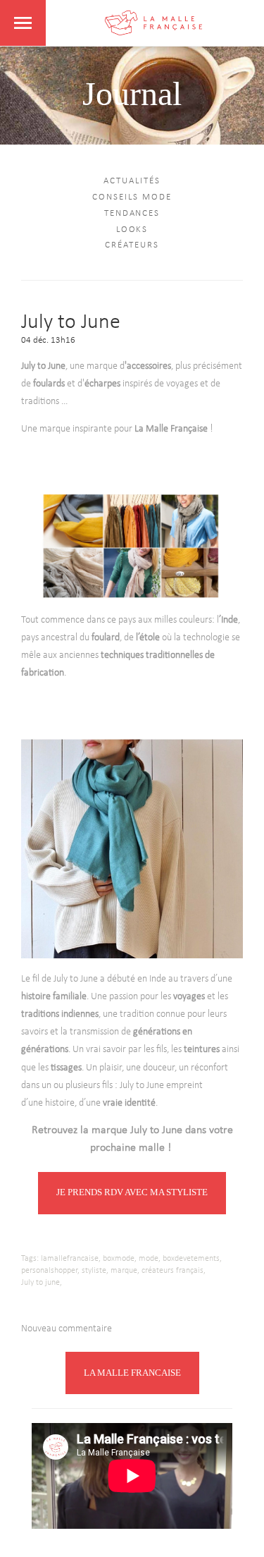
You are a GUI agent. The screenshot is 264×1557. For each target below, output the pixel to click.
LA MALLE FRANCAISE (132, 1372)
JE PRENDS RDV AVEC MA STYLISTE (132, 1192)
